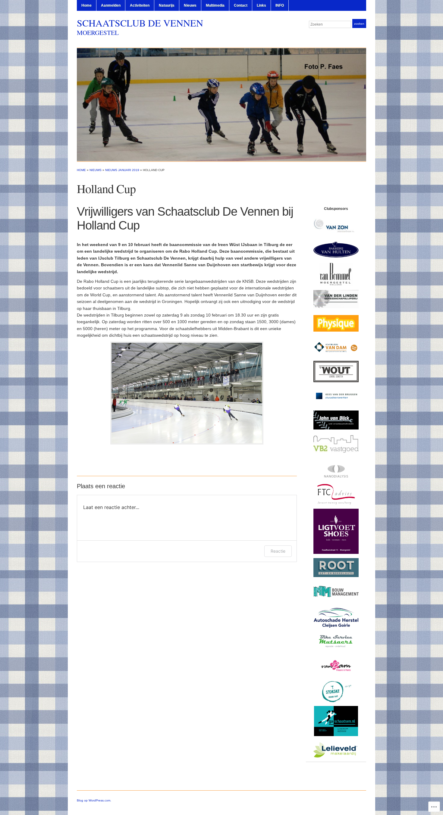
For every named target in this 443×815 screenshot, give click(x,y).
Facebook (363, 36)
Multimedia (215, 5)
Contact (240, 5)
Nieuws (190, 5)
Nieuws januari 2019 (122, 170)
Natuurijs (166, 5)
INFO (279, 5)
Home (86, 5)
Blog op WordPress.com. (94, 800)
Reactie (278, 551)
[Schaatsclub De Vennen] (221, 104)
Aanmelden (111, 5)
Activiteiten (139, 5)
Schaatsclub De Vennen (140, 22)
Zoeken (359, 23)
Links (261, 5)
